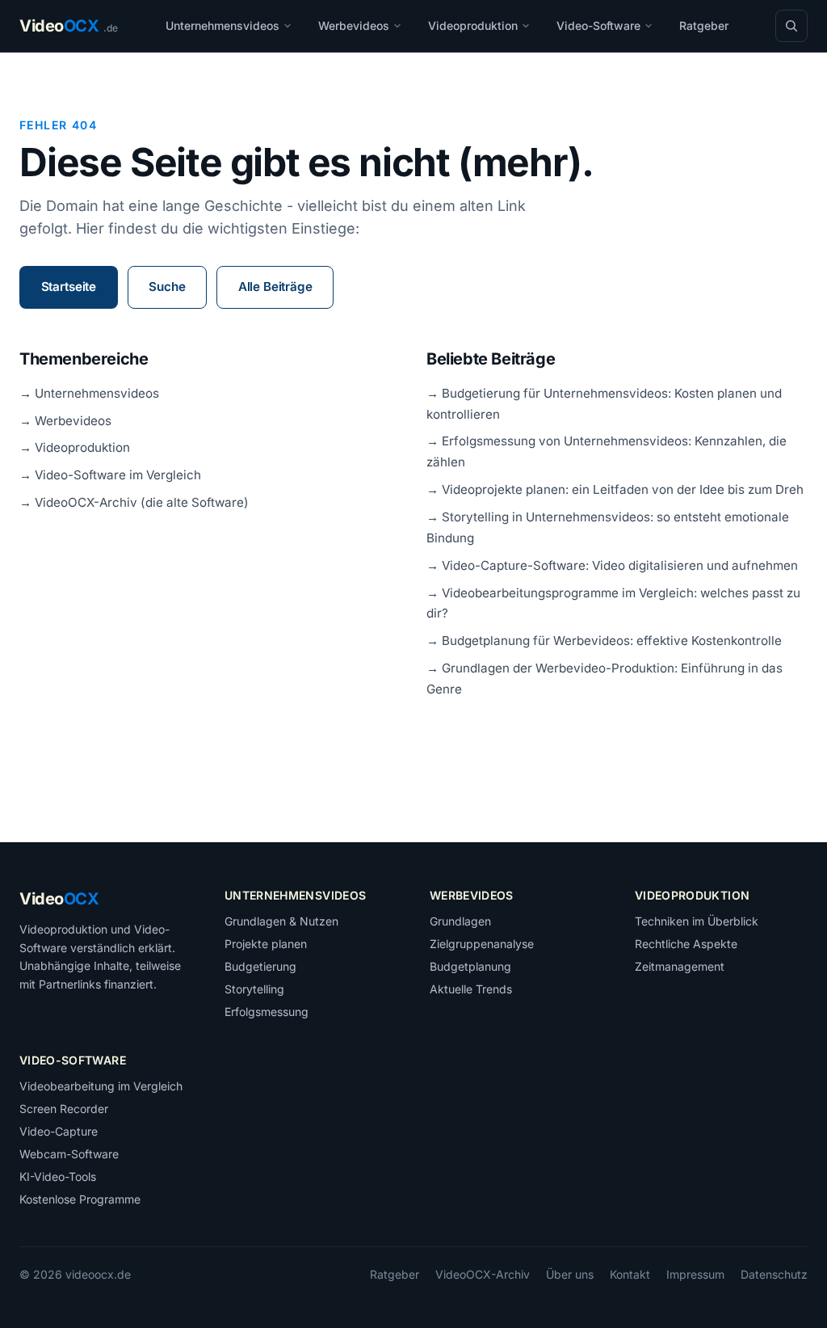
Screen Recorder (63, 1108)
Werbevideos (353, 25)
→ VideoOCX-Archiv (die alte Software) (134, 502)
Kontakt (630, 1274)
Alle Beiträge (275, 286)
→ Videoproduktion (74, 447)
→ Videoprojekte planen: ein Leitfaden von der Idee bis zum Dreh (615, 489)
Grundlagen (460, 921)
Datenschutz (774, 1274)
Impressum (695, 1274)
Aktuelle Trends (471, 989)
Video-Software (598, 25)
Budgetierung (260, 966)
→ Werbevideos (65, 420)
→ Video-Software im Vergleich (110, 475)
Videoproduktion (473, 25)
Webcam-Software (69, 1154)
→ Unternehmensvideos (89, 393)
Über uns (570, 1274)
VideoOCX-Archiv (482, 1274)
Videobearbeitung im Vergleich (101, 1086)
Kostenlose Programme (80, 1199)
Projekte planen (266, 944)
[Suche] (791, 26)
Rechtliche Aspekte (686, 944)
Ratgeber (703, 25)
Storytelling (254, 989)
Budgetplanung (470, 966)
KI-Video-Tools (57, 1176)
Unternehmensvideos (222, 25)
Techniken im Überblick (696, 921)
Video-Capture (58, 1131)
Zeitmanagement (679, 966)
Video (59, 899)
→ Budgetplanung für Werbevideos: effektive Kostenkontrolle (604, 640)
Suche (167, 286)
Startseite (68, 286)
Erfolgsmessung (267, 1011)
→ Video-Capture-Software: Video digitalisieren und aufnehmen (612, 565)
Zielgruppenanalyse (482, 944)
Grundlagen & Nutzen (281, 921)
